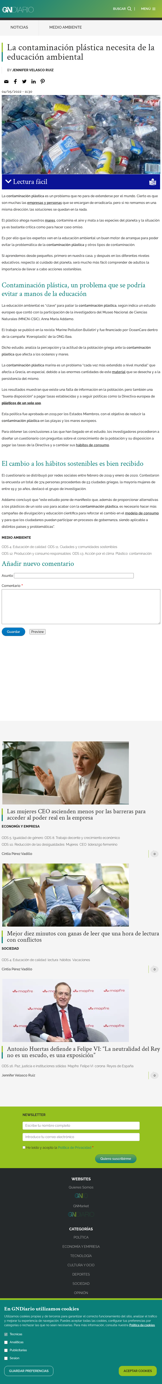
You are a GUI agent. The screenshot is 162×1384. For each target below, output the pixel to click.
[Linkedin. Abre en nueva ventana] (33, 81)
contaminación (140, 554)
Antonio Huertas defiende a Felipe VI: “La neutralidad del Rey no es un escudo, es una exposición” (83, 1052)
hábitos (65, 960)
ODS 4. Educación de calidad (24, 547)
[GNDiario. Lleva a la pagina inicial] (18, 10)
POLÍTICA (81, 1237)
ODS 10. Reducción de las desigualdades (33, 845)
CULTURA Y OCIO (81, 1265)
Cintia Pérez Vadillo (17, 854)
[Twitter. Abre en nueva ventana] (24, 81)
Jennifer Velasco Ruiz (33, 70)
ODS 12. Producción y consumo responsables (36, 554)
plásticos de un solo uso (21, 403)
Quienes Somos (81, 1187)
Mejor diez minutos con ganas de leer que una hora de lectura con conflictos (83, 937)
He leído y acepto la (58, 1148)
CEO (83, 845)
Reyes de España (120, 1066)
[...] (80, 1197)
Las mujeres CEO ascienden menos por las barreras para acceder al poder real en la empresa (76, 814)
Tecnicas (16, 1334)
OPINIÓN (81, 1293)
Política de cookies (142, 1325)
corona (100, 1066)
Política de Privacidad (74, 1148)
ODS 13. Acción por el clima (93, 554)
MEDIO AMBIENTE (65, 27)
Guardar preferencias (29, 1371)
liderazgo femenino (102, 845)
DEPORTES (81, 1274)
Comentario (11, 586)
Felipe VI (86, 1066)
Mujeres (72, 845)
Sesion (14, 1358)
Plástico (122, 554)
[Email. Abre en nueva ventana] (6, 81)
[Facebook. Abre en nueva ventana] (15, 81)
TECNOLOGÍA (81, 1256)
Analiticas (16, 1342)
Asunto (7, 576)
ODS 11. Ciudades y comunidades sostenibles (82, 547)
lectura (53, 960)
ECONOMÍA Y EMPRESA (21, 826)
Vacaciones (81, 960)
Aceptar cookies (138, 1371)
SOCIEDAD (10, 949)
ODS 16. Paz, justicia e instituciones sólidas (34, 1066)
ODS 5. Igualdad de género (22, 838)
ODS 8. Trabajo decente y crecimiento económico (82, 838)
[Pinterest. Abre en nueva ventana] (42, 81)
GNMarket (81, 1206)
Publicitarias (18, 1350)
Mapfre (73, 1066)
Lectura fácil (29, 181)
